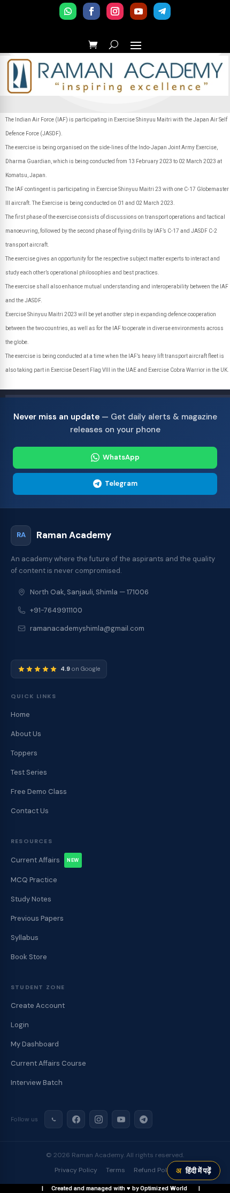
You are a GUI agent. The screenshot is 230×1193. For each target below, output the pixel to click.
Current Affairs (45, 860)
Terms (115, 1170)
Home (20, 714)
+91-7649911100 (56, 610)
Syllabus (25, 937)
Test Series (29, 772)
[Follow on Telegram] (162, 11)
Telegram (121, 483)
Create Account (38, 1005)
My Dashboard (35, 1044)
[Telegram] (143, 1119)
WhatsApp (121, 457)
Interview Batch (37, 1082)
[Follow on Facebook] (91, 11)
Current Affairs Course (48, 1063)
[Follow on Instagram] (115, 11)
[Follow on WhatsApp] (67, 11)
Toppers (24, 753)
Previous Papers (37, 918)
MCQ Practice (34, 879)
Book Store (29, 956)
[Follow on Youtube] (138, 11)
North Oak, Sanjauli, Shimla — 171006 (89, 591)
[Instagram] (98, 1119)
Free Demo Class (39, 791)
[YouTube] (121, 1119)
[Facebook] (76, 1119)
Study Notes (31, 899)
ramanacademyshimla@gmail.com (87, 628)
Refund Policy (155, 1170)
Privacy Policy (76, 1170)
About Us (26, 733)
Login (20, 1024)
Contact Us (30, 810)
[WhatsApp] (53, 1119)
